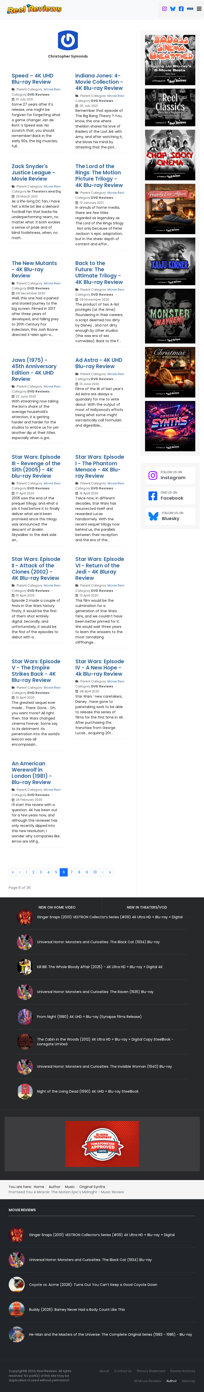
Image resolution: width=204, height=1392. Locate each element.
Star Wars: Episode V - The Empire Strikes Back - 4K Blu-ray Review (36, 671)
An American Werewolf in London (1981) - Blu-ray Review (32, 773)
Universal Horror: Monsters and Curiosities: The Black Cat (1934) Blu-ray (98, 941)
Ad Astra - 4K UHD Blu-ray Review (98, 363)
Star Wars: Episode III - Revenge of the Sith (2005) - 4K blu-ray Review (36, 466)
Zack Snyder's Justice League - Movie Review (33, 172)
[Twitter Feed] (164, 9)
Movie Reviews (55, 89)
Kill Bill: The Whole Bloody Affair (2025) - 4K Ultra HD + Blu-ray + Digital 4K (100, 966)
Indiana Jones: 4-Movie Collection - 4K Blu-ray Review (99, 82)
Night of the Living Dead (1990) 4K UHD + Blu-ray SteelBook (88, 1091)
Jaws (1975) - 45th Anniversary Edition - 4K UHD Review (34, 369)
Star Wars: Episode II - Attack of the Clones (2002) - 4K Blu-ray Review (36, 568)
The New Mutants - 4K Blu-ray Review (34, 269)
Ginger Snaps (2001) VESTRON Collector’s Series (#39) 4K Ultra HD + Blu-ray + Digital (102, 1234)
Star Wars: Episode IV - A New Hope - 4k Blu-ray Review (99, 667)
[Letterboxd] (190, 9)
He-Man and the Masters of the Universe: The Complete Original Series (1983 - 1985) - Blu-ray (110, 1334)
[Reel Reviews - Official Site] (34, 8)
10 (95, 872)
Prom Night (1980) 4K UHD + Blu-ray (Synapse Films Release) (89, 1016)
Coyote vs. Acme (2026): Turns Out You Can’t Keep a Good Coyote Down (93, 1284)
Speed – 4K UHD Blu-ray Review (32, 78)
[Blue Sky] (172, 9)
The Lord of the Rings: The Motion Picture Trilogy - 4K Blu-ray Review (99, 176)
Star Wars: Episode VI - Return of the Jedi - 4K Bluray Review (99, 568)
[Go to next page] (102, 872)
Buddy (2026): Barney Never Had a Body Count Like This (77, 1309)
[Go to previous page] (19, 872)
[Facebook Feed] (181, 9)
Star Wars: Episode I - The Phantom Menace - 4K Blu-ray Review (99, 466)
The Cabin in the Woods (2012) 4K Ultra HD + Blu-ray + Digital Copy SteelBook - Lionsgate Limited (105, 1042)
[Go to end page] (110, 872)
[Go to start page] (12, 872)
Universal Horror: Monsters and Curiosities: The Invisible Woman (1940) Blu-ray (104, 1066)
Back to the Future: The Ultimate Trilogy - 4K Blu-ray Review (99, 273)
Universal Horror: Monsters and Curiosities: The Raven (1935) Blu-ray (95, 991)
